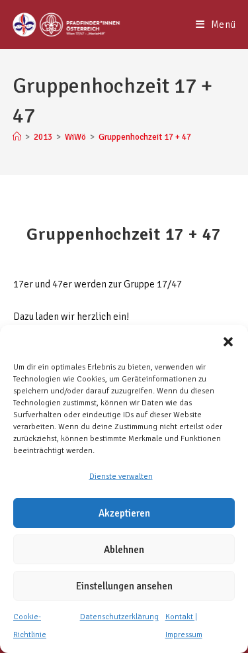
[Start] (17, 137)
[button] (228, 341)
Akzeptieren (124, 513)
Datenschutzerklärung (119, 617)
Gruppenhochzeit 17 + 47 (145, 137)
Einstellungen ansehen (124, 586)
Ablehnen (124, 550)
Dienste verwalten (121, 476)
